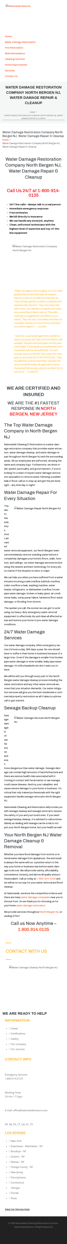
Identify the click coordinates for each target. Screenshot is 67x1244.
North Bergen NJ (49, 912)
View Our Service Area (17, 1209)
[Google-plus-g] (39, 1235)
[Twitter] (28, 1235)
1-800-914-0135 (44, 193)
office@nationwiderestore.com (30, 1110)
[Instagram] (51, 1235)
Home (32, 112)
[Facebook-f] (16, 1235)
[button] (11, 71)
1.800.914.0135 (33, 929)
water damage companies (35, 897)
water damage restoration (30, 905)
